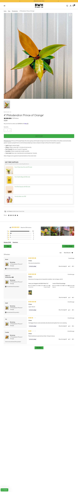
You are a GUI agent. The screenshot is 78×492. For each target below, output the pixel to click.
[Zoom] (70, 15)
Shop (9, 11)
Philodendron (15, 11)
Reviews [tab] (7, 243)
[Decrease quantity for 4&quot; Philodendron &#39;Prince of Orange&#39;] (5, 130)
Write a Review (69, 247)
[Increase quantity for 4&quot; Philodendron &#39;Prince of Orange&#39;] (10, 130)
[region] (57, 231)
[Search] (67, 5)
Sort (61, 252)
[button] (11, 118)
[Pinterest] (13, 215)
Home (5, 11)
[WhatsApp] (15, 215)
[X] (11, 215)
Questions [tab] (15, 243)
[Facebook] (9, 215)
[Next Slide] (73, 231)
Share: (5, 215)
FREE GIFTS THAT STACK (39, 1)
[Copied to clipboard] (17, 215)
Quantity (6, 127)
